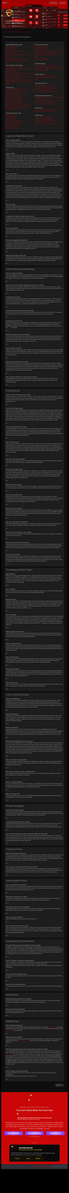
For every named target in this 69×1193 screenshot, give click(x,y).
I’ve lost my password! (12, 58)
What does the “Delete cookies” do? (15, 61)
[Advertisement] (34, 1181)
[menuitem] (5, 2)
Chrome (17, 1158)
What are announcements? (13, 123)
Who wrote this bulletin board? (43, 117)
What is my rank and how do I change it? (17, 80)
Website (38, 1158)
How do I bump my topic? (13, 109)
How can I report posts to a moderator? (17, 104)
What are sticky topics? (12, 124)
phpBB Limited (52, 1027)
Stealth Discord (55, 1133)
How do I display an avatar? (13, 78)
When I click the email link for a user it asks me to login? (19, 82)
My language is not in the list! (14, 75)
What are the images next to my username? (18, 77)
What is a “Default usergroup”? (43, 58)
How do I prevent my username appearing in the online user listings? (19, 69)
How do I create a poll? (12, 94)
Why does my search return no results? (46, 86)
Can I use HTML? (10, 116)
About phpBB (9, 1030)
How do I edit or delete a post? (14, 91)
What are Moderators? (41, 48)
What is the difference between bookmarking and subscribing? (48, 98)
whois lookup (9, 1054)
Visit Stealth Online (34, 1133)
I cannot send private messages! (44, 65)
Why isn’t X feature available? (43, 118)
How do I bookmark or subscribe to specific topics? (49, 100)
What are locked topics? (12, 126)
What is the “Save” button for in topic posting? (18, 105)
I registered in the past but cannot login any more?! (18, 55)
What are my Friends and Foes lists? (45, 76)
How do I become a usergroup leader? (45, 53)
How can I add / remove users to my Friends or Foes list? (48, 78)
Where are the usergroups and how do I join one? (48, 51)
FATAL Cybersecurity (35, 1136)
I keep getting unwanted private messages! (47, 67)
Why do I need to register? (13, 46)
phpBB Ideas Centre (23, 1040)
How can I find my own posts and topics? (46, 91)
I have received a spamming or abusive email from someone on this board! (49, 69)
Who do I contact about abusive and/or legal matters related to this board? (47, 121)
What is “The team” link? (41, 59)
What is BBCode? (10, 114)
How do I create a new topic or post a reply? (18, 89)
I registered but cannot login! (14, 51)
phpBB (10, 327)
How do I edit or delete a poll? (14, 97)
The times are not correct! (13, 72)
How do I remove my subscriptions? (45, 104)
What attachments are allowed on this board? (47, 109)
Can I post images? (11, 119)
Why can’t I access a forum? (13, 99)
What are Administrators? (42, 46)
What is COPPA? (10, 48)
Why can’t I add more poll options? (15, 96)
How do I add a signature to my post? (16, 92)
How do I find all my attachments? (44, 111)
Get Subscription (13, 1133)
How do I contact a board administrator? (46, 123)
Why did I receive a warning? (14, 102)
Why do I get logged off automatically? (17, 59)
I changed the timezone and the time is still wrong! (20, 73)
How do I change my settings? (14, 67)
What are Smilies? (11, 118)
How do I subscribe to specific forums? (45, 102)
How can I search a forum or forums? (45, 85)
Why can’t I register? (11, 49)
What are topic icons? (12, 128)
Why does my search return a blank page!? (47, 88)
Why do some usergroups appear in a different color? (48, 55)
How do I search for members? (43, 90)
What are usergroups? (41, 49)
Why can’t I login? (11, 53)
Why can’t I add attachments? (14, 101)
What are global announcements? (15, 121)
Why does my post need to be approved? (17, 107)
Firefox (28, 1158)
